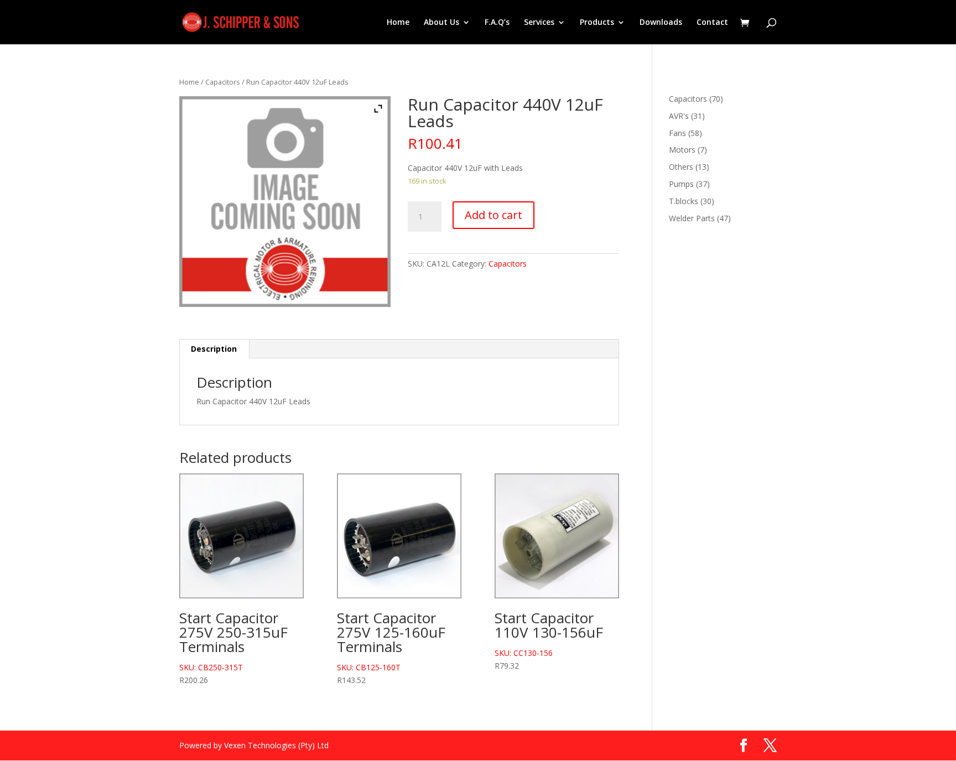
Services (539, 22)
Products (597, 22)
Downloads (661, 22)
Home (398, 22)
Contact (712, 22)
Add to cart (493, 214)
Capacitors (222, 82)
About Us (441, 22)
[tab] (214, 349)
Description (214, 348)
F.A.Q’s (497, 22)
